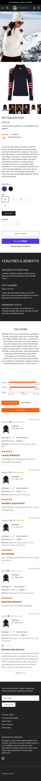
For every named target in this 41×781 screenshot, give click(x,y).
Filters (21, 410)
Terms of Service (7, 724)
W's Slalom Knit (17, 428)
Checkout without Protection (20, 246)
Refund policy (6, 728)
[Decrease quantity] (4, 224)
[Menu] (2, 8)
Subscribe (9, 704)
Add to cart (20, 234)
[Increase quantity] (17, 224)
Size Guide (9, 213)
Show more (19, 673)
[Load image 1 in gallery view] (20, 82)
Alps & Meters (10, 773)
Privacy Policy (6, 721)
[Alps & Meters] (20, 8)
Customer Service (8, 715)
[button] (7, 7)
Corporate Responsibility (10, 718)
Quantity (5, 219)
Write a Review (10, 403)
